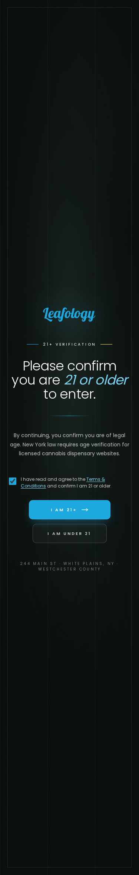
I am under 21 (69, 533)
